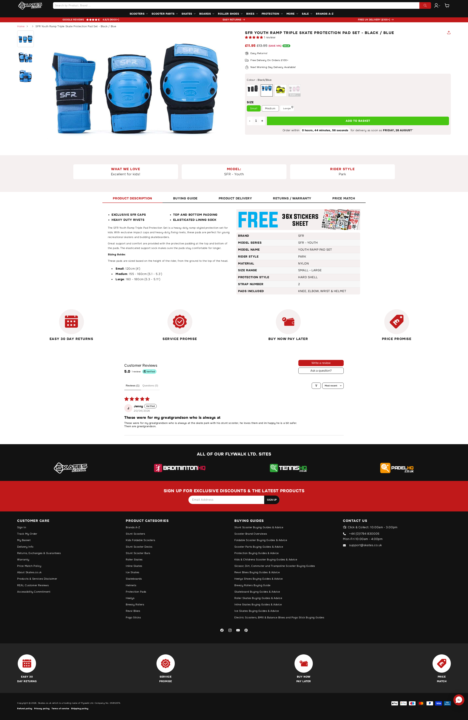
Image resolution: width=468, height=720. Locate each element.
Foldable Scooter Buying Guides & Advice (260, 540)
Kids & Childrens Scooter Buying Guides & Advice (265, 559)
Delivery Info (25, 546)
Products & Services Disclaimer (37, 578)
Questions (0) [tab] (150, 385)
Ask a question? (321, 371)
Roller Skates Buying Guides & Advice (258, 598)
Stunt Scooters (135, 533)
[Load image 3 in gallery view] (25, 76)
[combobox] (242, 5)
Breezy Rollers (135, 604)
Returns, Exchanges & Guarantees (39, 553)
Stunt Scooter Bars (138, 553)
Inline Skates (134, 566)
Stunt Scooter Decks (139, 546)
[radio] (253, 90)
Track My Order (27, 533)
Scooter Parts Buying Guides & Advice (258, 546)
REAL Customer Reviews (33, 585)
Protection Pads (136, 591)
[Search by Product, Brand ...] (425, 5)
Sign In (21, 527)
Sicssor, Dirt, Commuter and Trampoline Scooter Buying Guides (274, 566)
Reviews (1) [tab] (132, 385)
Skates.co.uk (45, 703)
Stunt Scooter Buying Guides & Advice (258, 527)
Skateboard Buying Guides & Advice (257, 591)
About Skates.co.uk (29, 572)
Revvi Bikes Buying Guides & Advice (257, 572)
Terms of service (60, 708)
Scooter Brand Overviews (250, 533)
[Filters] (316, 386)
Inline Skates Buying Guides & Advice (258, 604)
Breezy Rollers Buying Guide (252, 585)
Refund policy (24, 708)
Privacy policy (42, 708)
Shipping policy (79, 708)
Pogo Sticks (133, 617)
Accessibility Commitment (33, 591)
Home (20, 26)
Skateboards (134, 578)
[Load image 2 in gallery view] (25, 57)
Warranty (23, 559)
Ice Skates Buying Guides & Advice (256, 611)
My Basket (24, 540)
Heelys (130, 598)
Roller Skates (134, 559)
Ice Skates (132, 572)
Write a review (321, 363)
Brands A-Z (133, 527)
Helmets (131, 585)
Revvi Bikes (133, 611)
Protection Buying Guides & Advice (256, 553)
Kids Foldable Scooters (140, 540)
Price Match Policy (29, 566)
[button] (447, 5)
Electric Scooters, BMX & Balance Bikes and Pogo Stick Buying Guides (279, 617)
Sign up (272, 499)
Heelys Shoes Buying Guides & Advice (258, 578)
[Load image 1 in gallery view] (25, 39)
